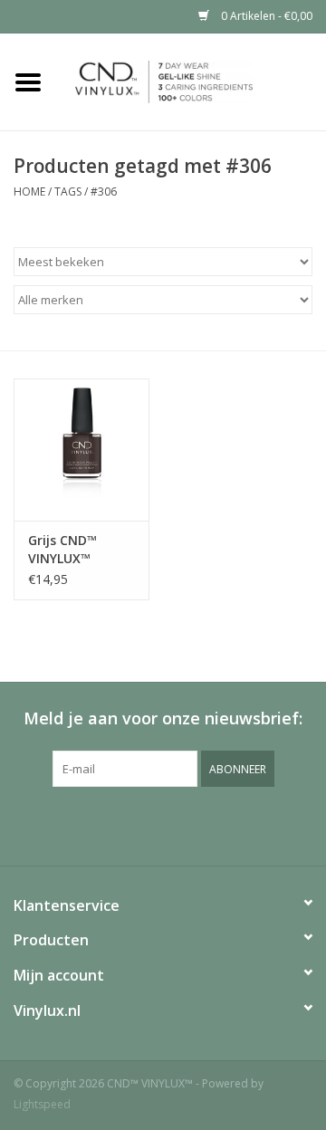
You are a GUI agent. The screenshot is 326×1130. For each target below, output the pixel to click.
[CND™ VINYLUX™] (191, 80)
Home (29, 191)
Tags (68, 191)
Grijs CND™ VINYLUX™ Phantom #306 (74, 549)
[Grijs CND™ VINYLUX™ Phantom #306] (81, 449)
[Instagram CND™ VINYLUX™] (179, 823)
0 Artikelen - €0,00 (265, 16)
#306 (104, 191)
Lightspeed (42, 1104)
